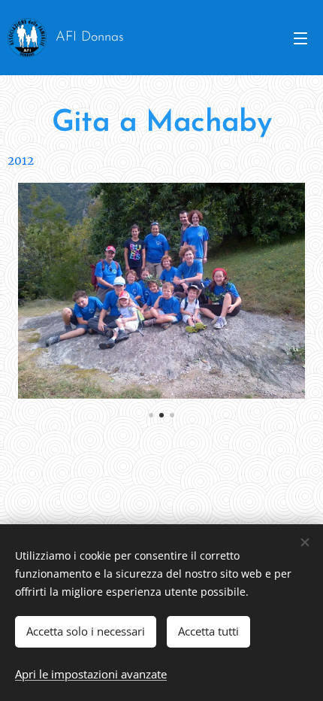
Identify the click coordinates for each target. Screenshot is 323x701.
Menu (300, 38)
